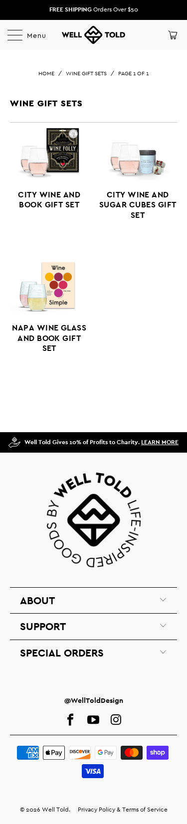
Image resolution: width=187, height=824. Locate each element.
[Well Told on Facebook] (70, 720)
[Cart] (172, 34)
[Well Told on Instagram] (116, 720)
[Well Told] (94, 35)
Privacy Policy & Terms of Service (123, 810)
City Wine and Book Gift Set (49, 171)
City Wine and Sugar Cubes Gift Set (138, 177)
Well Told (55, 810)
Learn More (160, 442)
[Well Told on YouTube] (93, 720)
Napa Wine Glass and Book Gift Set (49, 310)
